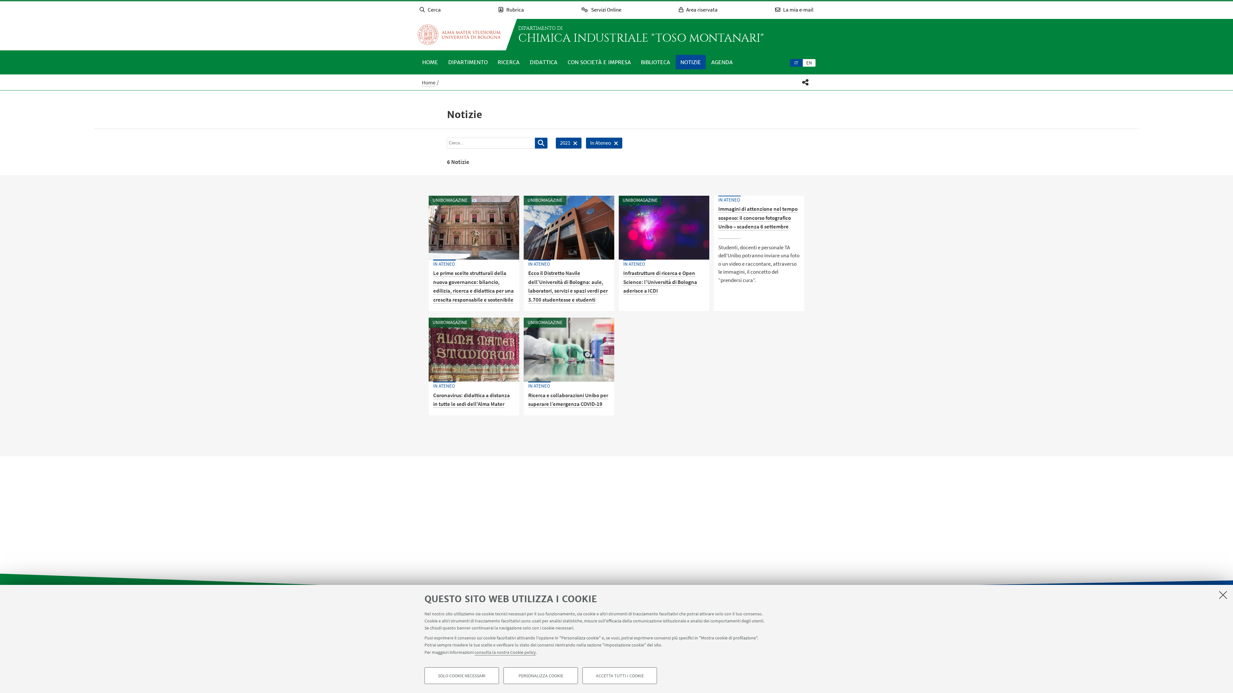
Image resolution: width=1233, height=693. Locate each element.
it (796, 63)
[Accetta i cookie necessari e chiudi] (1223, 595)
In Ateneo (598, 144)
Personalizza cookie (541, 676)
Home (430, 62)
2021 (563, 144)
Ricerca (509, 62)
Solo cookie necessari (461, 676)
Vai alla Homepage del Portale (459, 34)
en (809, 63)
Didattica (543, 62)
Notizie (690, 62)
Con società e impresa (599, 62)
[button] (805, 82)
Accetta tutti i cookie (620, 676)
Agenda (722, 62)
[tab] (796, 62)
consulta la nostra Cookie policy (505, 652)
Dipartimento (468, 62)
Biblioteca (655, 62)
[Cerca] (541, 143)
